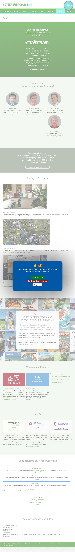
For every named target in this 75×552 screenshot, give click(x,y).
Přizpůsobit (37, 285)
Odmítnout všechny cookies (37, 281)
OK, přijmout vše (37, 277)
